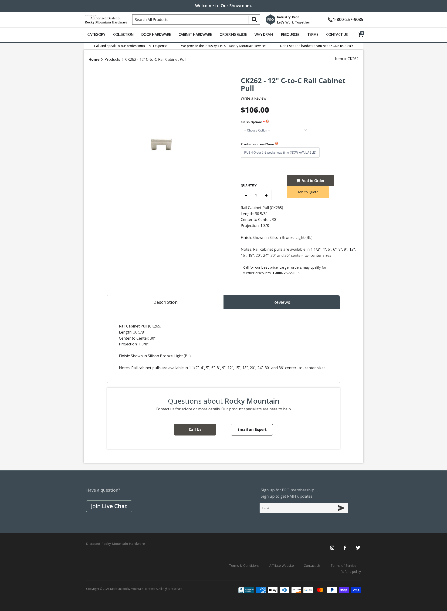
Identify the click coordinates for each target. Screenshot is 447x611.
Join (109, 506)
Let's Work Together (293, 22)
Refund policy (351, 571)
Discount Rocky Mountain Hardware (133, 589)
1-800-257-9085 (348, 19)
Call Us (195, 429)
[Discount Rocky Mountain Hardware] (106, 19)
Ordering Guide (233, 34)
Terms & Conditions (244, 565)
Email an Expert (252, 429)
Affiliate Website (281, 565)
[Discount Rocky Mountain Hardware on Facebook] (345, 548)
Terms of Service (343, 565)
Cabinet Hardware (195, 34)
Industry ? (288, 17)
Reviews (281, 302)
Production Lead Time (257, 144)
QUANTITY (249, 185)
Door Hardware (156, 34)
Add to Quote (308, 192)
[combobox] (196, 19)
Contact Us (337, 34)
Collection (123, 34)
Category (96, 34)
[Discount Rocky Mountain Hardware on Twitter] (358, 548)
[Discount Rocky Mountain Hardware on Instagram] (332, 548)
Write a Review (253, 98)
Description (165, 302)
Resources (290, 34)
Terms (312, 34)
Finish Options (251, 122)
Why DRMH (263, 34)
